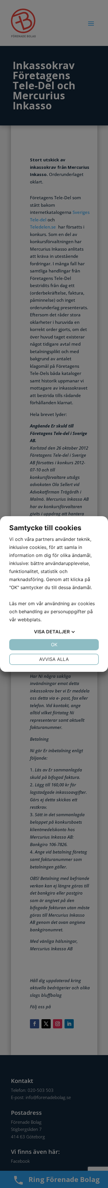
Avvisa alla (54, 659)
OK (54, 644)
